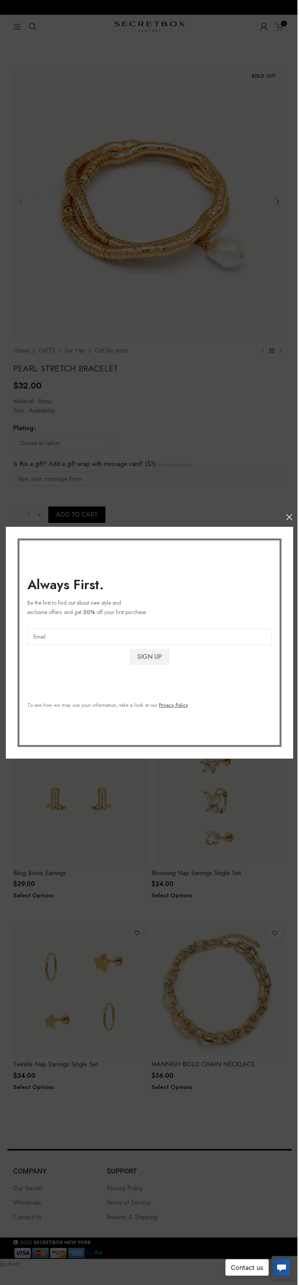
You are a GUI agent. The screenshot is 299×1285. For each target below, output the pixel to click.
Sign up (149, 656)
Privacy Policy (173, 704)
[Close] (289, 517)
